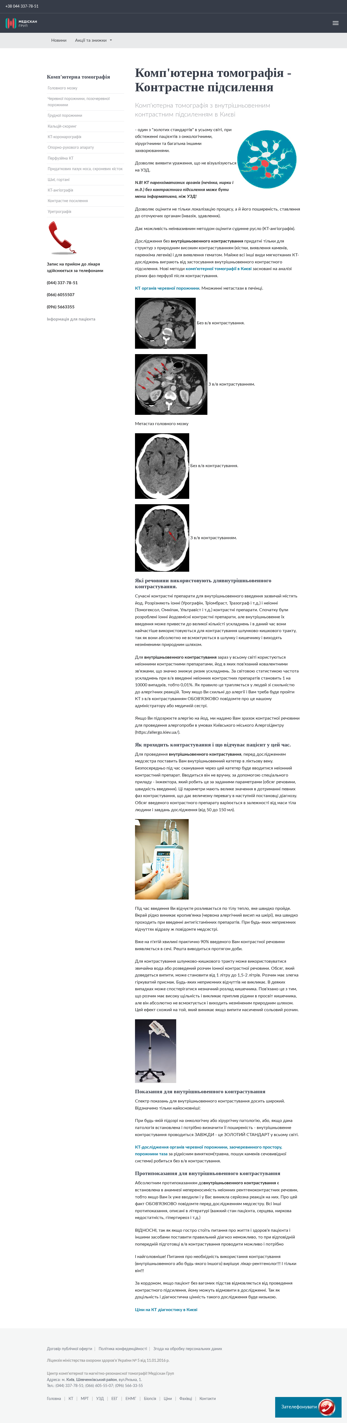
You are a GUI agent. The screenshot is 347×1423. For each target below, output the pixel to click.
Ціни (168, 1399)
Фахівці (185, 1399)
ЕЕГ (114, 1399)
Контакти (208, 1399)
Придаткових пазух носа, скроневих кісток (85, 169)
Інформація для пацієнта (71, 319)
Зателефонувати (299, 1407)
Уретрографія (59, 212)
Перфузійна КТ (60, 158)
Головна (54, 1399)
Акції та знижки (91, 40)
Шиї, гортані (58, 180)
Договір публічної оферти (69, 1349)
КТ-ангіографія (60, 190)
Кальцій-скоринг (62, 126)
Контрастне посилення (68, 201)
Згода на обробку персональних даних (187, 1349)
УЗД (100, 1399)
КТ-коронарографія (64, 137)
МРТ (85, 1399)
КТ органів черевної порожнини (167, 288)
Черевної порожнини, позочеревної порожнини (79, 102)
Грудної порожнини (65, 116)
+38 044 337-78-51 (21, 6)
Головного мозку (62, 88)
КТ (71, 1399)
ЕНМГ (131, 1399)
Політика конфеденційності (123, 1349)
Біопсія (150, 1399)
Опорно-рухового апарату (71, 148)
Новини (58, 40)
